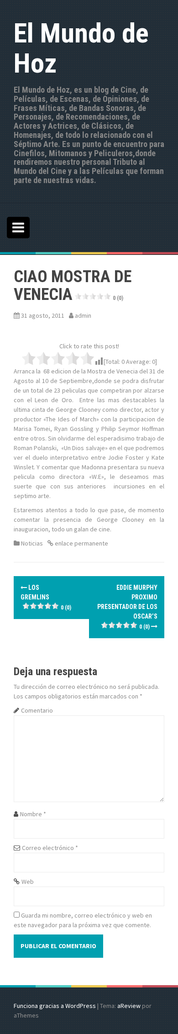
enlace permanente (80, 543)
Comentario (37, 710)
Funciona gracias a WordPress (55, 1006)
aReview (129, 1006)
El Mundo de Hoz (81, 48)
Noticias (32, 543)
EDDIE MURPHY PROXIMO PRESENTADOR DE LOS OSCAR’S (127, 607)
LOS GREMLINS (46, 597)
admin (83, 315)
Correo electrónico (50, 848)
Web (27, 881)
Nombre (33, 814)
